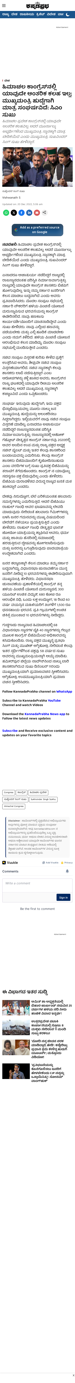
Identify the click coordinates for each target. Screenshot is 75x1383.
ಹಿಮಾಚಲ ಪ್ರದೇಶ (38, 793)
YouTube (54, 701)
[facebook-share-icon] (21, 215)
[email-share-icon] (37, 215)
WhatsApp (64, 692)
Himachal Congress (13, 806)
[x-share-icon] (14, 215)
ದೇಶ (14, 14)
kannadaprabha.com (44, 829)
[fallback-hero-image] (16, 1008)
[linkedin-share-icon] (29, 215)
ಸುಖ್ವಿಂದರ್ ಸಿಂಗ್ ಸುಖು (15, 799)
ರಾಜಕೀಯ (27, 14)
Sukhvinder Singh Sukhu (43, 799)
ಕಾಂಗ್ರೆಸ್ (22, 793)
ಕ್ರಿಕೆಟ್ (40, 14)
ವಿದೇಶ (51, 14)
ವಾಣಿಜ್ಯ (63, 14)
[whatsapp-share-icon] (6, 215)
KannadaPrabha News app (45, 714)
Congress (8, 793)
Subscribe (10, 731)
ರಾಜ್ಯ (5, 14)
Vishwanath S (11, 198)
